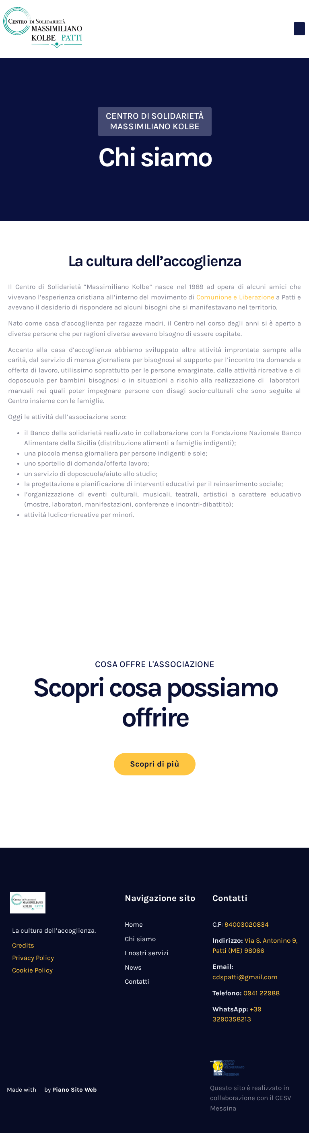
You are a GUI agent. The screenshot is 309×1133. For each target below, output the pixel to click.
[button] (299, 28)
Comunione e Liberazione (235, 297)
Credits (23, 945)
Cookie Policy (32, 970)
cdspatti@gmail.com (245, 977)
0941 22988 (261, 993)
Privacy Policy (33, 958)
